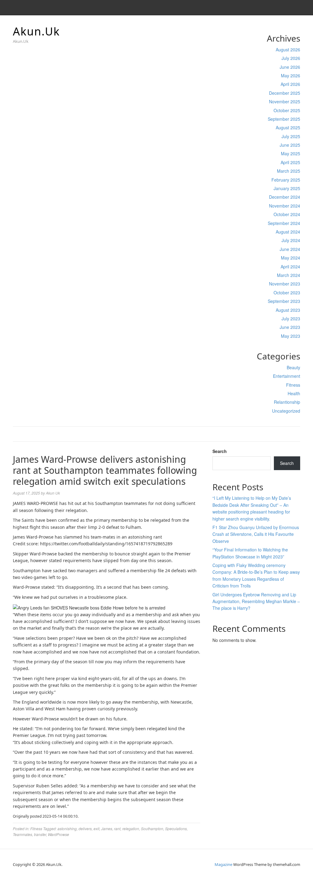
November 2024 (284, 206)
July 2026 (291, 58)
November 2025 (284, 101)
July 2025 (291, 136)
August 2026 (288, 49)
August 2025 (288, 127)
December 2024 (284, 197)
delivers (85, 828)
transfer (40, 834)
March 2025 (288, 171)
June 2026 (290, 67)
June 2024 (290, 249)
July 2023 (291, 318)
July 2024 (291, 240)
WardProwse (58, 834)
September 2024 (284, 223)
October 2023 (287, 292)
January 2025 (287, 188)
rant (117, 828)
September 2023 (284, 301)
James (106, 828)
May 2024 (290, 258)
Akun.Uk (36, 31)
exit (96, 828)
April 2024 (290, 266)
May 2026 (290, 75)
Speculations (176, 828)
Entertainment (286, 376)
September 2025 (284, 119)
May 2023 (290, 336)
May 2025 (290, 153)
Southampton (152, 828)
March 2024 (288, 275)
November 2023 (284, 284)
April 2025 (290, 162)
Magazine (223, 864)
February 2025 (285, 180)
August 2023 (288, 310)
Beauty (293, 367)
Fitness (293, 385)
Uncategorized (286, 411)
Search (219, 451)
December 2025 (284, 93)
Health (294, 393)
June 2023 (290, 327)
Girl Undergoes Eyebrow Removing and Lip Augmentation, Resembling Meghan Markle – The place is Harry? (256, 601)
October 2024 (287, 214)
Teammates (22, 834)
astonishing (67, 828)
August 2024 (288, 232)
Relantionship (287, 402)
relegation (130, 828)
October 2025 (287, 110)
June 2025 (290, 145)
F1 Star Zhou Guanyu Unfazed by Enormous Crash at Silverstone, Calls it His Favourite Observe (255, 534)
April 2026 (290, 84)
